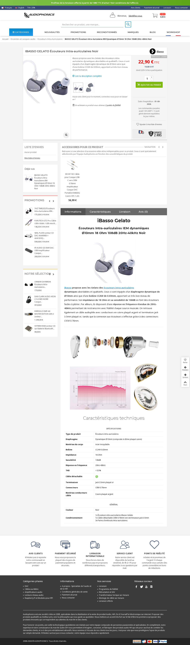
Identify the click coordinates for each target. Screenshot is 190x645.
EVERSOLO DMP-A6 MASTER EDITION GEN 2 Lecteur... (44, 314)
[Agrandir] (66, 135)
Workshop (173, 32)
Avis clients (135, 7)
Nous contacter (181, 7)
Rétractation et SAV (106, 592)
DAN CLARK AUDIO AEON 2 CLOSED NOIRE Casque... (45, 299)
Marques (133, 32)
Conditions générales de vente (74, 592)
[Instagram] (151, 587)
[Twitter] (141, 587)
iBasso (68, 287)
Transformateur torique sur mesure (113, 595)
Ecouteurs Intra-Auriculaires (50, 39)
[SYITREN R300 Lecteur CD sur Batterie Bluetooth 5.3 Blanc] (29, 329)
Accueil (5, 39)
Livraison (167, 7)
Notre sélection (37, 273)
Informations (73, 211)
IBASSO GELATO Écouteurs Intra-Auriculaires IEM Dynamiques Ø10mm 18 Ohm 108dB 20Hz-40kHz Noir (44, 182)
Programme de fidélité (107, 589)
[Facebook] (136, 587)
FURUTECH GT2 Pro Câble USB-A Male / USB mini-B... (45, 222)
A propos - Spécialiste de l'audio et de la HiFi (75, 587)
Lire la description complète (88, 76)
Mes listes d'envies (32, 158)
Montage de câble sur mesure (110, 598)
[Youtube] (146, 587)
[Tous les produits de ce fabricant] (156, 51)
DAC (25, 586)
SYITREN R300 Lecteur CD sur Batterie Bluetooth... (44, 327)
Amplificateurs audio (32, 592)
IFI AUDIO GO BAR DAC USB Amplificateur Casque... (44, 250)
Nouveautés (52, 32)
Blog (153, 32)
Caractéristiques (100, 211)
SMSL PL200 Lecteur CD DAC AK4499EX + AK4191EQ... (44, 236)
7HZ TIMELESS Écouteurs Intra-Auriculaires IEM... (44, 209)
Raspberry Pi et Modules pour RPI (38, 598)
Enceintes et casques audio (23, 39)
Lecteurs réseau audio (33, 595)
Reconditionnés (107, 32)
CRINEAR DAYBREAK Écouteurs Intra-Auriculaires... (42, 284)
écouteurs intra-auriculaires (119, 287)
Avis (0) (143, 211)
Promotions (78, 32)
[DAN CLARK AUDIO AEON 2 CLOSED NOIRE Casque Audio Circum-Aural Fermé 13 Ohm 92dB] (29, 299)
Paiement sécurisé (151, 7)
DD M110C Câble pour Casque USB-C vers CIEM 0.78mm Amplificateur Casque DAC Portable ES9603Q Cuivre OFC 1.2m (72, 185)
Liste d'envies (34, 147)
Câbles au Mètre (30, 589)
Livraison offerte (105, 601)
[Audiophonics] (39, 15)
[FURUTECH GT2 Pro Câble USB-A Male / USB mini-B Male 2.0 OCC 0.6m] (29, 223)
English (21, 7)
